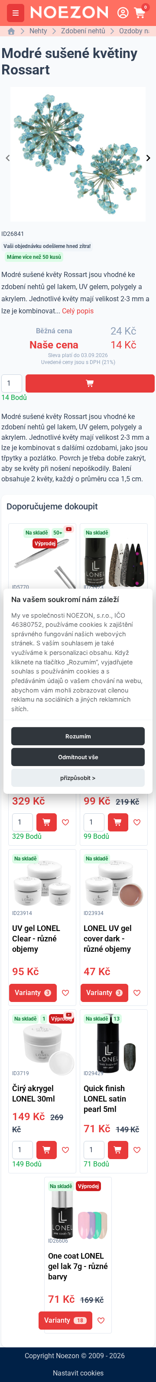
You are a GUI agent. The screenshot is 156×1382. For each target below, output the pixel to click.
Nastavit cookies (78, 1373)
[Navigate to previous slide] (7, 157)
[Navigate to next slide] (148, 157)
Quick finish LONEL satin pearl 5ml (105, 1099)
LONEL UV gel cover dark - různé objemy (108, 939)
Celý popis (78, 311)
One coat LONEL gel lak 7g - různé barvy (78, 1266)
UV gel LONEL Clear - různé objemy (36, 939)
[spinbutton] (11, 383)
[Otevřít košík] (140, 13)
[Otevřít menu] (15, 13)
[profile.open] (123, 13)
